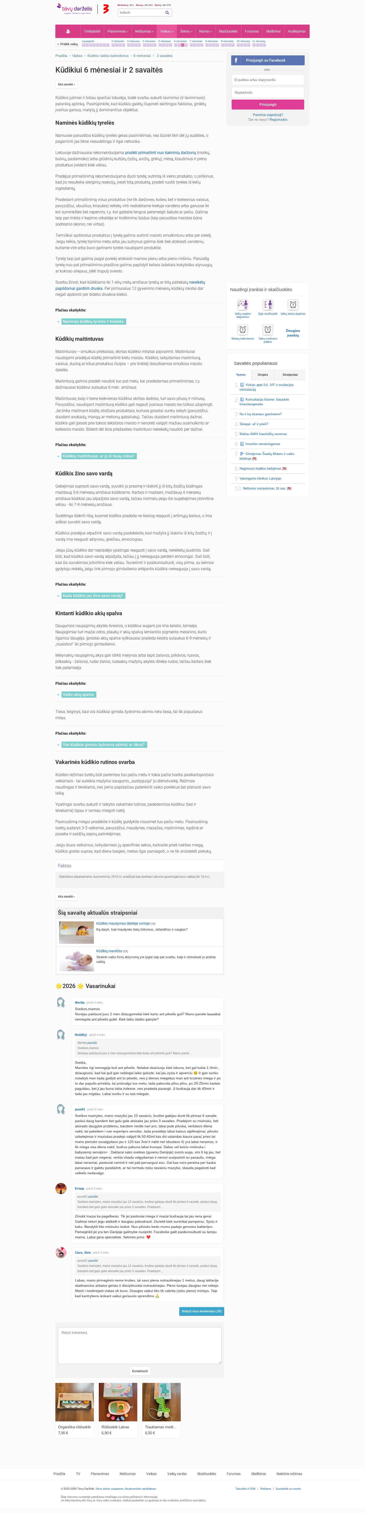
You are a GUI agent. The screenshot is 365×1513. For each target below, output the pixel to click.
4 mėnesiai (149, 41)
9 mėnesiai (227, 41)
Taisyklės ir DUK (245, 1488)
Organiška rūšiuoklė (74, 1427)
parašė (92, 1043)
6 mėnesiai (180, 41)
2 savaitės (165, 56)
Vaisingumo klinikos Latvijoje (260, 478)
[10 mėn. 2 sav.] (245, 45)
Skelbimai (273, 31)
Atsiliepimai (296, 31)
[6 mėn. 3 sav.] (186, 45)
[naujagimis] (83, 45)
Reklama (265, 1488)
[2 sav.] (90, 45)
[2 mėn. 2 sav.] (120, 45)
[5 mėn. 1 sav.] (163, 45)
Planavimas (117, 31)
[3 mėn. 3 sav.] (139, 45)
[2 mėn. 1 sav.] (116, 45)
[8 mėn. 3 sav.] (217, 45)
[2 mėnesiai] (113, 45)
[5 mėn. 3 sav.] (170, 45)
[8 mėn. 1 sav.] (210, 45)
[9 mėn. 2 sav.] (229, 45)
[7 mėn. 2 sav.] (198, 45)
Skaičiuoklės (228, 31)
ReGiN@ (81, 1035)
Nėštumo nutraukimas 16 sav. (264, 488)
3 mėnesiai (133, 41)
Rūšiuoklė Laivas (115, 1427)
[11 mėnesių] (254, 45)
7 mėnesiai (196, 41)
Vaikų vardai (176, 1474)
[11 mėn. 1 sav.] (257, 45)
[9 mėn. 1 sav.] (226, 45)
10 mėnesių (243, 41)
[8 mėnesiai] (207, 45)
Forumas (252, 31)
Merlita (80, 1002)
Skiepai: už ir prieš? (254, 424)
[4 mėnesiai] (144, 45)
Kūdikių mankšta (109, 951)
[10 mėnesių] (238, 45)
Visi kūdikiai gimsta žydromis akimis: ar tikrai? (104, 744)
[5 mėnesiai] (160, 45)
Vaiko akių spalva (78, 694)
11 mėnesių (258, 41)
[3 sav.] (94, 45)
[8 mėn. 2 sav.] (214, 45)
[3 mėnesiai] (128, 45)
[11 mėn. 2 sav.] (260, 45)
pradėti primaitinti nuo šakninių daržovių (160, 152)
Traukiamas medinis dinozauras (171, 1427)
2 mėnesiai (117, 41)
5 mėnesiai (164, 41)
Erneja (79, 1188)
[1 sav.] (87, 45)
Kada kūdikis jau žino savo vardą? (93, 595)
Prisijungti (268, 104)
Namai (204, 31)
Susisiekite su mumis (288, 1488)
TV (78, 1474)
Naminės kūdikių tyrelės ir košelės (93, 321)
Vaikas (165, 31)
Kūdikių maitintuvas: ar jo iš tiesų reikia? (98, 456)
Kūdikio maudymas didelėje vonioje (123, 923)
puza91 (80, 1109)
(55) (125, 951)
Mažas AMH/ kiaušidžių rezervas (263, 434)
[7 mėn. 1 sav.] (194, 45)
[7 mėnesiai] (191, 45)
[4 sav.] (97, 45)
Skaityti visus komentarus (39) (202, 1311)
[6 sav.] (104, 45)
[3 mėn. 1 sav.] (132, 45)
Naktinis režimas (289, 1474)
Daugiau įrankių (293, 333)
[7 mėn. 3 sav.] (201, 45)
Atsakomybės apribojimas (140, 1488)
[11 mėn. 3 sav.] (264, 45)
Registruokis (279, 119)
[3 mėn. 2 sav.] (135, 45)
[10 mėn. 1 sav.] (241, 45)
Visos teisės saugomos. (110, 1488)
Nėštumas (143, 31)
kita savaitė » (66, 84)
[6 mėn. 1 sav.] (179, 45)
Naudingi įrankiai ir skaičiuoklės (261, 289)
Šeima (185, 31)
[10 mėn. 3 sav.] (248, 45)
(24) (152, 923)
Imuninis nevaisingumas (263, 444)
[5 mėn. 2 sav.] (167, 45)
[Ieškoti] (167, 12)
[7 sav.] (108, 45)
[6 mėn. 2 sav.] (182, 45)
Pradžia (67, 31)
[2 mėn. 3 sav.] (123, 45)
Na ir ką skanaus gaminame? (261, 414)
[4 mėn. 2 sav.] (151, 45)
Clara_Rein (83, 1252)
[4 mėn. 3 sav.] (154, 45)
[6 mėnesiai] (175, 45)
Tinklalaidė (92, 31)
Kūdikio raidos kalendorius (108, 56)
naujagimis (88, 41)
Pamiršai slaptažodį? (268, 115)
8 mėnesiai (211, 41)
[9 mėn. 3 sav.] (233, 45)
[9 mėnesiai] (222, 45)
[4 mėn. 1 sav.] (147, 45)
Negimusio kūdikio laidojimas (260, 468)
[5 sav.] (101, 45)
